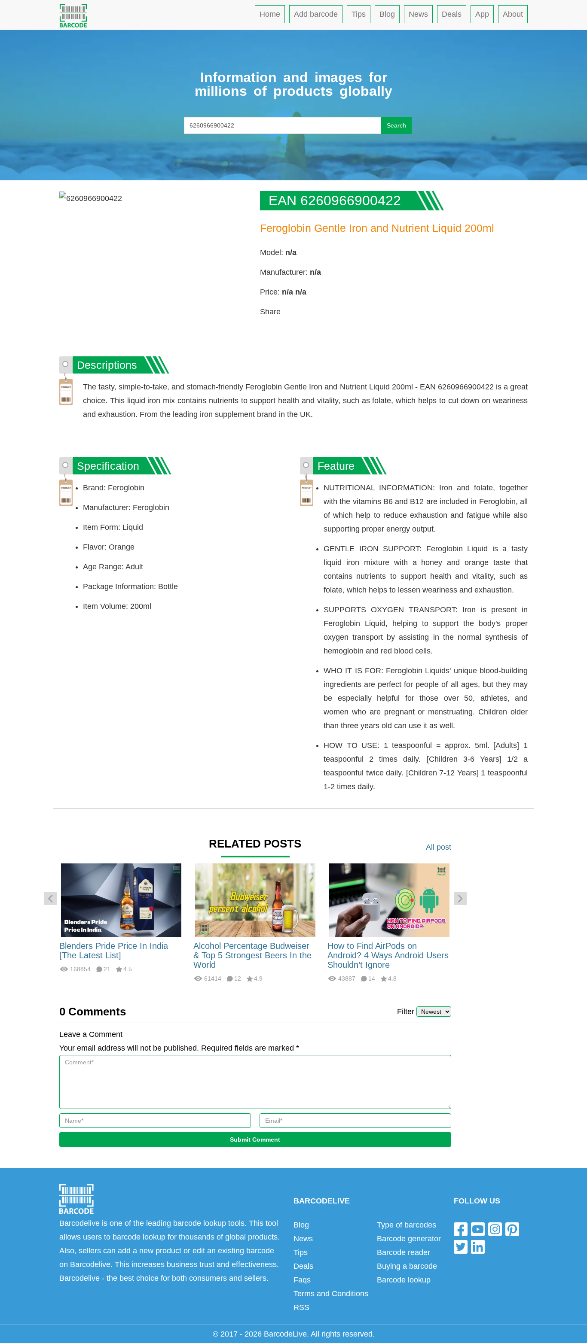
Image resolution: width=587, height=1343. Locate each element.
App (482, 14)
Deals (452, 14)
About (513, 14)
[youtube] (478, 1228)
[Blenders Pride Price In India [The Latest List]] (121, 900)
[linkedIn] (478, 1247)
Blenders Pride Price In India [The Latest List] (113, 950)
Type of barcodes (406, 1225)
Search (396, 125)
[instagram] (495, 1228)
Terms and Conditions (331, 1293)
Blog (387, 14)
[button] (50, 898)
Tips (359, 14)
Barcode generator (409, 1238)
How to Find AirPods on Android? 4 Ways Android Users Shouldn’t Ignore (388, 955)
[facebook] (461, 1228)
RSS (301, 1307)
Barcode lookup (404, 1280)
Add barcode (316, 14)
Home (270, 14)
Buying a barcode (407, 1266)
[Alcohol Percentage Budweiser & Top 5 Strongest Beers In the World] (255, 900)
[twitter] (461, 1247)
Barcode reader (403, 1252)
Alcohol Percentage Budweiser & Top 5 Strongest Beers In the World (252, 955)
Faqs (302, 1280)
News (418, 14)
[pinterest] (512, 1228)
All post (438, 847)
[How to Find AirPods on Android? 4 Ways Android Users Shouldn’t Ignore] (389, 900)
